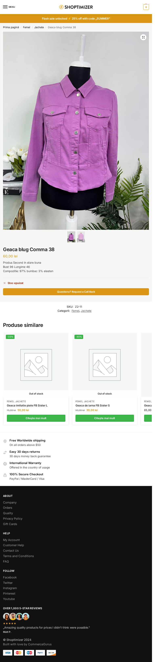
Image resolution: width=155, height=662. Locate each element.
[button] (145, 7)
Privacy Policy (12, 518)
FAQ (6, 561)
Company (10, 502)
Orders (7, 508)
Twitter (8, 583)
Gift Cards (10, 524)
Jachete (39, 27)
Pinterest (9, 593)
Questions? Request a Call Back (76, 291)
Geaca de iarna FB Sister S (92, 405)
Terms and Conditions (18, 556)
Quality (8, 513)
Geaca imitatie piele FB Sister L (27, 405)
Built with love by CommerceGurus (27, 644)
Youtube (9, 599)
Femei (26, 27)
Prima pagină (11, 27)
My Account (11, 540)
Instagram (10, 588)
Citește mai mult (36, 418)
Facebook (10, 577)
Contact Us (11, 550)
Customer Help (13, 545)
